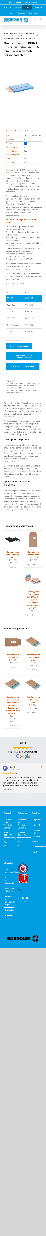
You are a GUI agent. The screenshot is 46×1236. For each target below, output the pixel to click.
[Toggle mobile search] (35, 19)
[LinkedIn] (19, 898)
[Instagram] (25, 902)
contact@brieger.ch (30, 2)
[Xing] (23, 898)
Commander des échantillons (24, 356)
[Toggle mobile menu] (40, 19)
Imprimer (37, 820)
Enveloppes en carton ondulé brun (33, 657)
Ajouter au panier (19, 346)
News (35, 841)
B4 (19, 173)
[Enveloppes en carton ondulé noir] (13, 532)
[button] (22, 366)
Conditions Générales (9, 890)
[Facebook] (21, 902)
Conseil (36, 825)
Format (9, 232)
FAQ (35, 852)
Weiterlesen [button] (8, 789)
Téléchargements (37, 847)
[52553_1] (20, 91)
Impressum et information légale (9, 901)
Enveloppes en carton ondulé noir (13, 554)
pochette (15, 170)
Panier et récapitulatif (9, 880)
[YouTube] (27, 898)
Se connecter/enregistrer (9, 871)
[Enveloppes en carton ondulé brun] (33, 634)
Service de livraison (36, 833)
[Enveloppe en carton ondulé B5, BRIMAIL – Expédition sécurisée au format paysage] (33, 571)
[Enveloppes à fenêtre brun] (33, 532)
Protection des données (9, 912)
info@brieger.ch (24, 838)
